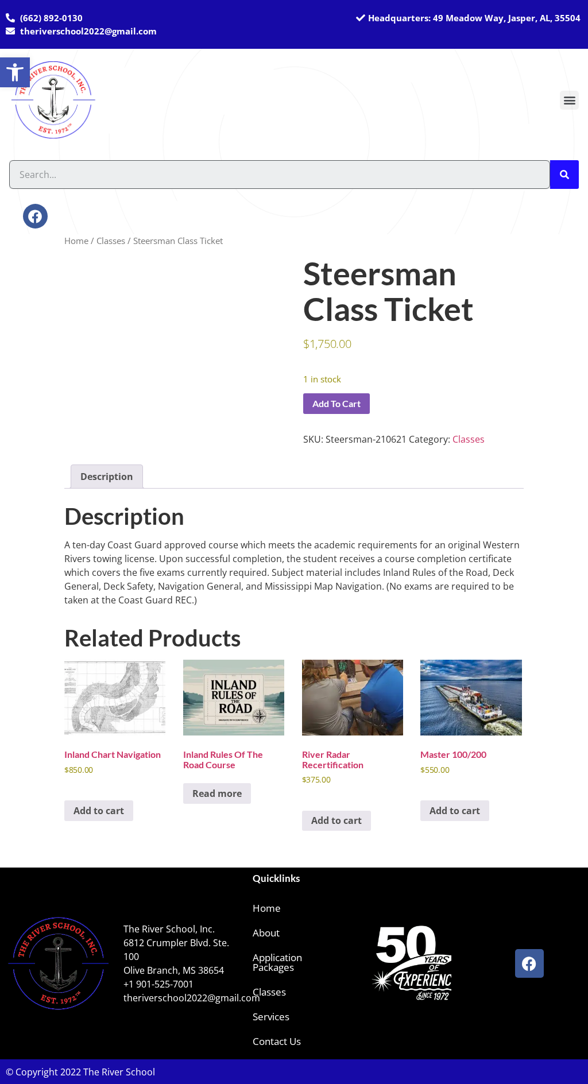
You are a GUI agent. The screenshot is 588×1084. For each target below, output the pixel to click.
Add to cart (336, 403)
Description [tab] (106, 476)
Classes (110, 240)
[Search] (564, 174)
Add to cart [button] (99, 810)
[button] (569, 100)
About (266, 932)
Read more (217, 793)
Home (76, 240)
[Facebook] (35, 216)
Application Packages (277, 962)
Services (271, 1016)
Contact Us (277, 1041)
